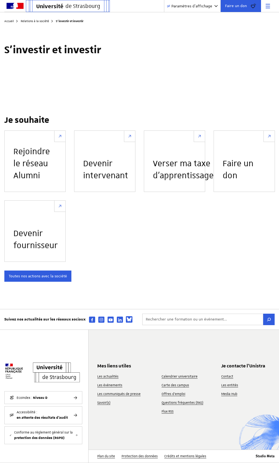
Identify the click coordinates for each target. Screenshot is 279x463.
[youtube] (110, 319)
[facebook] (92, 319)
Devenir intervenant (105, 169)
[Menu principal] (268, 6)
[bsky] (129, 319)
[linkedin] (120, 319)
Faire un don (236, 5)
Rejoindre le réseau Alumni (31, 163)
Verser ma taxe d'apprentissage (183, 169)
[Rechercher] (269, 319)
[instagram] (101, 319)
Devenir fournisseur (35, 239)
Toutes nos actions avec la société (38, 276)
